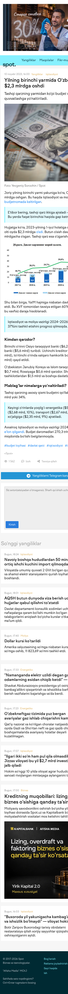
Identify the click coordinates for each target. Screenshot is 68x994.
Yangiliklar (29, 60)
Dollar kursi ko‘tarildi (22, 641)
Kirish (12, 524)
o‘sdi (39, 232)
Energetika (26, 669)
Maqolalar (46, 60)
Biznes (24, 790)
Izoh (28, 461)
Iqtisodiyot (26, 554)
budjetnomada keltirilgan (22, 202)
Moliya (24, 635)
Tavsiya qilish (49, 461)
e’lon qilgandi (14, 432)
